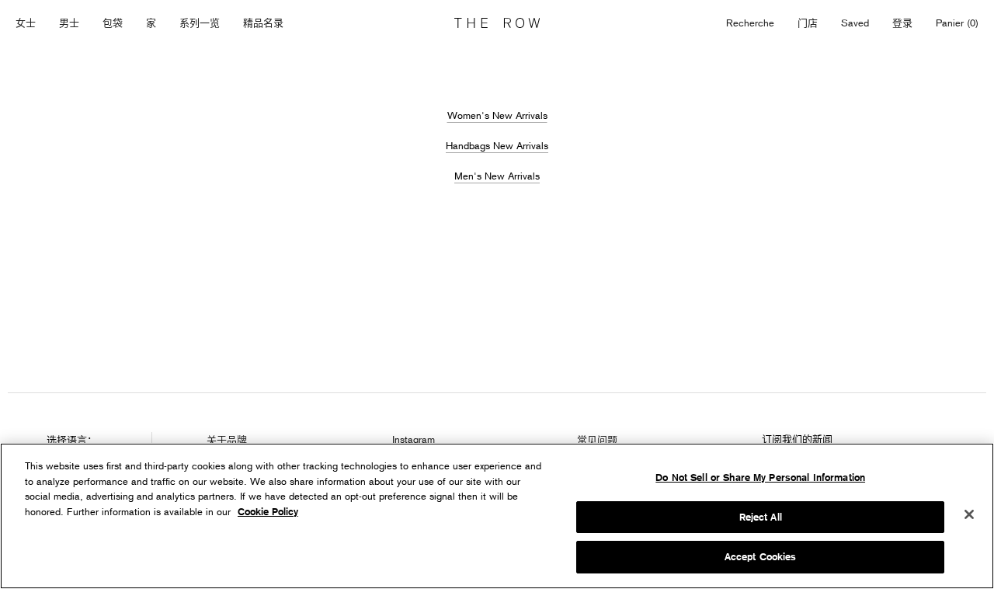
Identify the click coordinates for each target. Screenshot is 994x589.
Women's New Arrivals (497, 115)
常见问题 (597, 440)
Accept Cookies (761, 556)
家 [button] (151, 22)
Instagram (413, 439)
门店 (808, 22)
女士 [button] (26, 22)
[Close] (969, 514)
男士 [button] (69, 22)
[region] (497, 516)
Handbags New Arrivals (497, 145)
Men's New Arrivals (497, 175)
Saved (855, 23)
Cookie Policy (268, 511)
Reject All (760, 517)
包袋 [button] (113, 22)
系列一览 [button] (199, 22)
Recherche (750, 22)
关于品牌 (227, 440)
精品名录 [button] (263, 22)
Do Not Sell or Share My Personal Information (760, 477)
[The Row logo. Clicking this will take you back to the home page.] (497, 23)
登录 (902, 22)
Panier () (957, 22)
